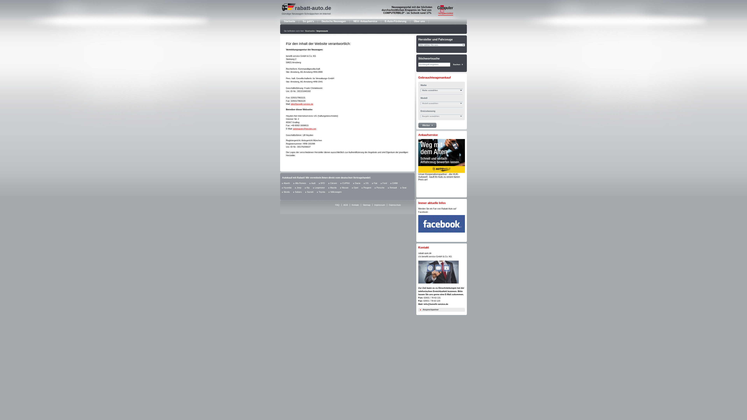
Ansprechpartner (431, 309)
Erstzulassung (428, 111)
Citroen (333, 183)
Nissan (345, 187)
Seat (404, 187)
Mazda (333, 187)
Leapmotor (320, 187)
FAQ (337, 205)
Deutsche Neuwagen (334, 21)
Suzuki (310, 192)
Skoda (287, 192)
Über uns (419, 21)
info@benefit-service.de (302, 104)
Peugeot (367, 187)
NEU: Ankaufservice (365, 21)
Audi (313, 183)
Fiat (375, 183)
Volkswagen (336, 192)
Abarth (287, 183)
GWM (395, 183)
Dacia (357, 183)
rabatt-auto (309, 8)
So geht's (308, 21)
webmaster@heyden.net (304, 129)
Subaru (298, 192)
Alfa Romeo (300, 183)
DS (367, 183)
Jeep (299, 187)
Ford (384, 183)
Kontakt (355, 205)
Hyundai (287, 187)
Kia (308, 187)
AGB (345, 205)
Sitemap (366, 205)
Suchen (456, 64)
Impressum (322, 31)
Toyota (322, 192)
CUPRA (346, 183)
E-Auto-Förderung (395, 21)
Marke (424, 85)
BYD (323, 183)
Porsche (380, 187)
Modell (424, 98)
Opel (356, 187)
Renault (393, 187)
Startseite (289, 21)
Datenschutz (395, 205)
